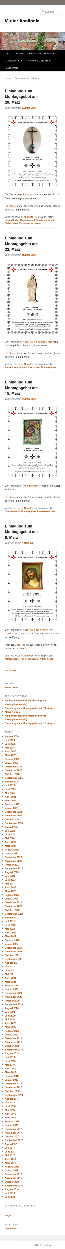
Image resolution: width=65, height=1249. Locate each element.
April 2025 (10, 796)
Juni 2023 (10, 879)
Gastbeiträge (12, 67)
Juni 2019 (10, 1061)
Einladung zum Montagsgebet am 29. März (21, 96)
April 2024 (10, 842)
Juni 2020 (10, 1015)
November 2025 (13, 770)
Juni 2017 (10, 1151)
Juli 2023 (10, 876)
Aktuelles (19, 53)
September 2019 (14, 1049)
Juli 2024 (10, 830)
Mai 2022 (10, 928)
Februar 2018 (12, 1121)
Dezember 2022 (13, 902)
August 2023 (12, 872)
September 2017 (14, 1140)
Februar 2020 (12, 1030)
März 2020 (10, 1027)
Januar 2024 (11, 853)
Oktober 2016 (12, 1181)
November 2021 (13, 951)
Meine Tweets (12, 687)
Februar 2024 (12, 849)
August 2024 (12, 827)
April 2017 (10, 1159)
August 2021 (12, 962)
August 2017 (12, 1144)
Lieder (12, 205)
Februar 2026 (12, 759)
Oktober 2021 (12, 955)
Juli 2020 (10, 1011)
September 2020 (14, 1004)
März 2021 (10, 981)
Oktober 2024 (12, 819)
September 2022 (14, 913)
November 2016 (13, 1177)
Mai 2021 (10, 974)
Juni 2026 (10, 743)
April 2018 (10, 1113)
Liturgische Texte (14, 60)
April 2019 (10, 1068)
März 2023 (10, 891)
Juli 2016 (10, 1193)
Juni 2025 (10, 789)
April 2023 (10, 887)
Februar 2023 (12, 894)
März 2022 (10, 936)
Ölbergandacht (30, 485)
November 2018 (13, 1087)
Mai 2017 (10, 1155)
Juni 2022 (10, 925)
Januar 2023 (11, 898)
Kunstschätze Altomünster (42, 53)
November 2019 (13, 1042)
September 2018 (14, 1095)
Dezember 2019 (13, 1038)
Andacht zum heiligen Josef (37, 341)
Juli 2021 (10, 966)
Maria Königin (13, 711)
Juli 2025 (10, 785)
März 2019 (10, 1072)
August (8, 1215)
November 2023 (13, 861)
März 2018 (10, 1117)
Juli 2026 (10, 740)
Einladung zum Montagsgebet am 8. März (21, 531)
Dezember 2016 (13, 1174)
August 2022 (12, 917)
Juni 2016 (10, 1196)
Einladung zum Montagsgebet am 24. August (30, 708)
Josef (37, 367)
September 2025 (14, 777)
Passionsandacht (32, 194)
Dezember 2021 (13, 947)
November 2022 (13, 906)
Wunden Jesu (46, 658)
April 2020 (10, 1023)
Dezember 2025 (13, 766)
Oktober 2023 (12, 864)
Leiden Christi (12, 220)
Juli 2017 (10, 1147)
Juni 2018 (10, 1106)
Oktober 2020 (12, 1000)
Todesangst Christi (46, 511)
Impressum (11, 1228)
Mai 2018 (10, 1110)
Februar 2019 (12, 1076)
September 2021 (14, 959)
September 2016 (14, 1185)
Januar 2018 (11, 1125)
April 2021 (10, 978)
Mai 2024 (10, 838)
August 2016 (12, 1189)
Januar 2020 (11, 1034)
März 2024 (10, 845)
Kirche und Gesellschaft (39, 60)
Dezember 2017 (13, 1129)
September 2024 (14, 823)
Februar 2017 (12, 1166)
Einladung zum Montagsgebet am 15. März (21, 387)
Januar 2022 (11, 944)
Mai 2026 (10, 747)
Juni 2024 (10, 834)
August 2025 (12, 781)
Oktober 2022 (12, 910)
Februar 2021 (12, 985)
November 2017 (13, 1132)
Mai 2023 (10, 883)
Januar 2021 (11, 989)
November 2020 (13, 996)
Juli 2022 (10, 921)
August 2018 (12, 1098)
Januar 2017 (11, 1170)
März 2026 (10, 755)
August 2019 (12, 1053)
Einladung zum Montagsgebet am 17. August (30, 723)
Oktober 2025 (12, 774)
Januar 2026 (11, 762)
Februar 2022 (12, 940)
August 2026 (12, 736)
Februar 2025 (12, 804)
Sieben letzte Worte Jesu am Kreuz (23, 223)
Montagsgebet (27, 220)
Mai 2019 (10, 1064)
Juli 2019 (10, 1057)
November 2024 (13, 815)
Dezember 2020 (13, 993)
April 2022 (10, 932)
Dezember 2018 (13, 1083)
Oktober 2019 (12, 1045)
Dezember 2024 (13, 811)
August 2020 (12, 1008)
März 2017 (10, 1162)
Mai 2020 (10, 1019)
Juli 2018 (10, 1102)
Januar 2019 (11, 1079)
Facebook (10, 670)
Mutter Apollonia (22, 21)
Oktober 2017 (12, 1136)
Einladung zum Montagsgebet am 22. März (21, 243)
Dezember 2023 (13, 857)
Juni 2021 (10, 970)
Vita (8, 53)
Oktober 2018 (12, 1091)
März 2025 (10, 800)
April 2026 (10, 751)
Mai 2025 (10, 793)
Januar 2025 (11, 808)
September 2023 (14, 868)
